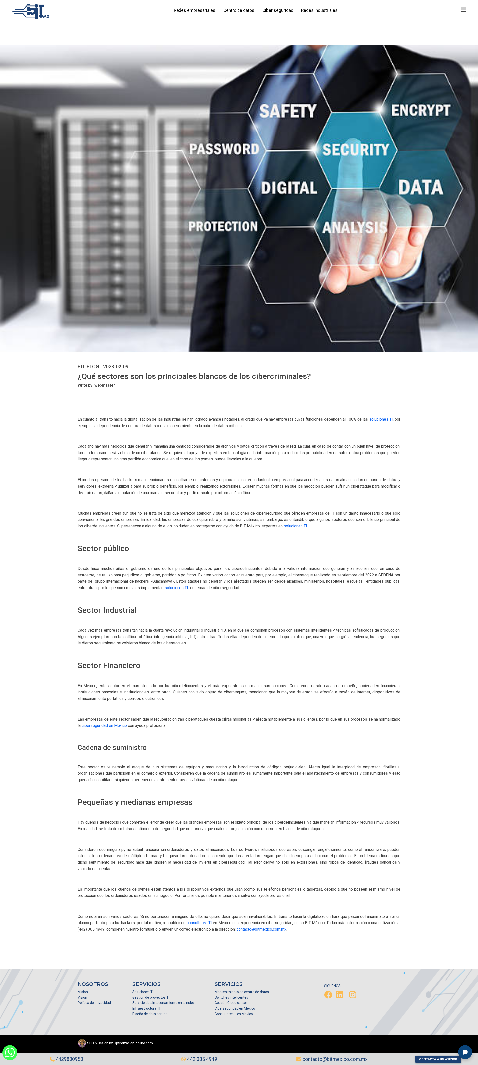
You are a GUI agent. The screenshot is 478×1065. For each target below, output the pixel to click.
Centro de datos (238, 10)
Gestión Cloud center (231, 1003)
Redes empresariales (194, 10)
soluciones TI (381, 419)
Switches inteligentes (231, 997)
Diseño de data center (149, 1014)
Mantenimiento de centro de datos (242, 992)
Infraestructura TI (146, 1008)
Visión (82, 997)
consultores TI (199, 922)
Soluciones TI (142, 992)
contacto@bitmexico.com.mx (261, 929)
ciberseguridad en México (104, 725)
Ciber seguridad (277, 10)
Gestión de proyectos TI (150, 997)
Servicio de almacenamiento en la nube (163, 1003)
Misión (83, 992)
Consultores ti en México (234, 1014)
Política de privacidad (94, 1003)
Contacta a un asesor (438, 1059)
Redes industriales (319, 10)
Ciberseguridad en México (235, 1008)
